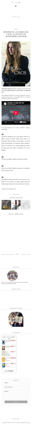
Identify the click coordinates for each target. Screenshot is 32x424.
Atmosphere (7, 340)
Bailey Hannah (8, 366)
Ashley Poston (8, 360)
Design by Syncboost (25, 422)
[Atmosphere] (3, 342)
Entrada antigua (25, 254)
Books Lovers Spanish (15, 422)
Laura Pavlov (8, 347)
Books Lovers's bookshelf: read (9, 337)
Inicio (17, 254)
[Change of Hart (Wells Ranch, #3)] (3, 365)
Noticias (16, 29)
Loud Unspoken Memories (7, 353)
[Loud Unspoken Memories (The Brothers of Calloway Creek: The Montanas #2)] (3, 353)
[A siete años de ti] (3, 359)
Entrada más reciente (8, 254)
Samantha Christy (8, 355)
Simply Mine (7, 346)
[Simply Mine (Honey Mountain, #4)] (3, 348)
